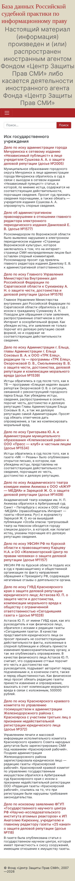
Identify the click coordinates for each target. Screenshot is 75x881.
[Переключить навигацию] (7, 113)
